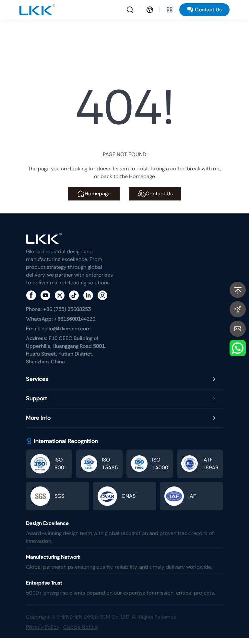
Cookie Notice (80, 627)
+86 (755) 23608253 (58, 309)
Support (36, 398)
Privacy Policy (42, 627)
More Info (38, 418)
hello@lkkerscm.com (58, 328)
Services (37, 379)
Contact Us (208, 9)
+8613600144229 (60, 318)
